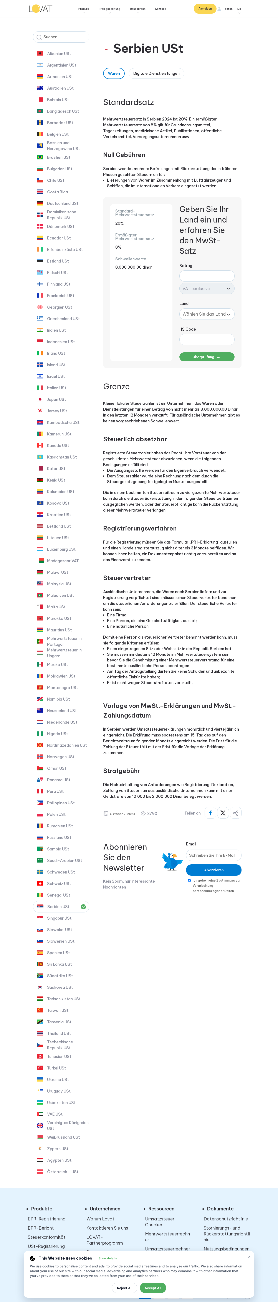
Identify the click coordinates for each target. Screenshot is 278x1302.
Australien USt (60, 88)
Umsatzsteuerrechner (167, 1249)
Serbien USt (58, 906)
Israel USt (56, 376)
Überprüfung (206, 356)
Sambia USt (58, 849)
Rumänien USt (60, 825)
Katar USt (56, 468)
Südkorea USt (60, 987)
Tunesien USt (59, 1056)
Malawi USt (57, 572)
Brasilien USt (58, 157)
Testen (228, 8)
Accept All (153, 1288)
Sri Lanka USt (59, 964)
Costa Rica (57, 191)
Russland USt (59, 837)
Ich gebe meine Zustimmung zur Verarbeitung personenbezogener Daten (217, 886)
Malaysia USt (59, 583)
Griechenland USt (63, 318)
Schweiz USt (59, 883)
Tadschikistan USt (64, 998)
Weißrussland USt (63, 1137)
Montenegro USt (62, 687)
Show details (108, 1258)
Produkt (83, 8)
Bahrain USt (58, 99)
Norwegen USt (60, 756)
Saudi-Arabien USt (64, 860)
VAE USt (55, 1114)
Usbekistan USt (61, 1102)
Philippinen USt (61, 802)
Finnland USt (58, 284)
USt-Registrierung (46, 1246)
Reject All (124, 1288)
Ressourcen (138, 8)
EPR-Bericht (41, 1228)
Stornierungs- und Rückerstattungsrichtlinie (227, 1233)
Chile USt (55, 180)
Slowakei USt (59, 929)
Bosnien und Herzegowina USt (63, 145)
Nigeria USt (57, 733)
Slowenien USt (60, 941)
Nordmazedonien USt (67, 745)
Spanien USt (58, 952)
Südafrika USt (60, 975)
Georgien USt (59, 307)
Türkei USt (56, 1068)
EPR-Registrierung (46, 1219)
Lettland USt (59, 526)
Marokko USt (59, 618)
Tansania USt (59, 1021)
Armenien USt (60, 76)
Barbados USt (60, 122)
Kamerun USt (59, 434)
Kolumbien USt (60, 491)
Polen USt (56, 814)
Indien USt (56, 330)
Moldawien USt (61, 676)
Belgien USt (58, 134)
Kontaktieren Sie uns (107, 1228)
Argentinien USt (61, 65)
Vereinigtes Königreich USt (68, 1125)
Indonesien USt (61, 341)
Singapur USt (59, 918)
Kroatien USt (59, 514)
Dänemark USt (60, 226)
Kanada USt (58, 445)
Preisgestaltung (109, 8)
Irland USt (56, 353)
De (239, 8)
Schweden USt (61, 872)
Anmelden (205, 8)
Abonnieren (214, 870)
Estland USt (58, 261)
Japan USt (56, 399)
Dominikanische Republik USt (61, 214)
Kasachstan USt (62, 457)
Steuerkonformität (47, 1237)
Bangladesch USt (63, 111)
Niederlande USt (62, 722)
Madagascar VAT (63, 560)
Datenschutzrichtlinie (226, 1219)
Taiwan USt (57, 1010)
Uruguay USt (59, 1091)
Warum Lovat (100, 1219)
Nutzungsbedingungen (227, 1249)
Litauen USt (58, 537)
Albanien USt (59, 53)
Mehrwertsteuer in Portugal (64, 641)
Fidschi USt (57, 272)
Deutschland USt (62, 203)
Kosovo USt (58, 503)
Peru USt (55, 791)
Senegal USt (58, 895)
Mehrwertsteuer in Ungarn (64, 653)
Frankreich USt (60, 295)
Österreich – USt (62, 1171)
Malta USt (56, 606)
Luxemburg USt (61, 549)
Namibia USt (58, 699)
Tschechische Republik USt (60, 1044)
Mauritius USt (59, 630)
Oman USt (56, 768)
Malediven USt (60, 595)
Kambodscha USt (63, 422)
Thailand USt (59, 1033)
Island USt (56, 364)
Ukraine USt (58, 1079)
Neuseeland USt (62, 710)
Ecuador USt (59, 238)
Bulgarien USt (59, 168)
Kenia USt (56, 480)
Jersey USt (57, 410)
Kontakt (160, 8)
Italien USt (56, 387)
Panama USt (58, 779)
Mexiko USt (57, 664)
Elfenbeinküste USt (65, 249)
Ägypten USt (59, 1160)
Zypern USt (57, 1148)
